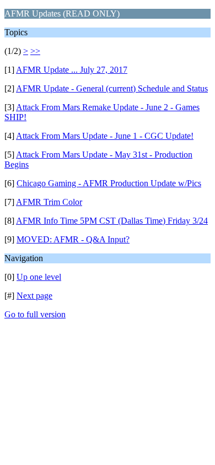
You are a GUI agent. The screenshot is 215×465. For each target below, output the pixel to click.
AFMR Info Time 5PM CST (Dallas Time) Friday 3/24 (112, 220)
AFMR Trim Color (49, 202)
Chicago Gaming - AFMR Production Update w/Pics (109, 183)
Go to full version (35, 314)
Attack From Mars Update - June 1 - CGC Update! (105, 135)
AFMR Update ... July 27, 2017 (71, 69)
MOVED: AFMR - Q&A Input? (73, 239)
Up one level (39, 277)
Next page (34, 295)
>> (35, 51)
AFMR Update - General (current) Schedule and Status (112, 88)
